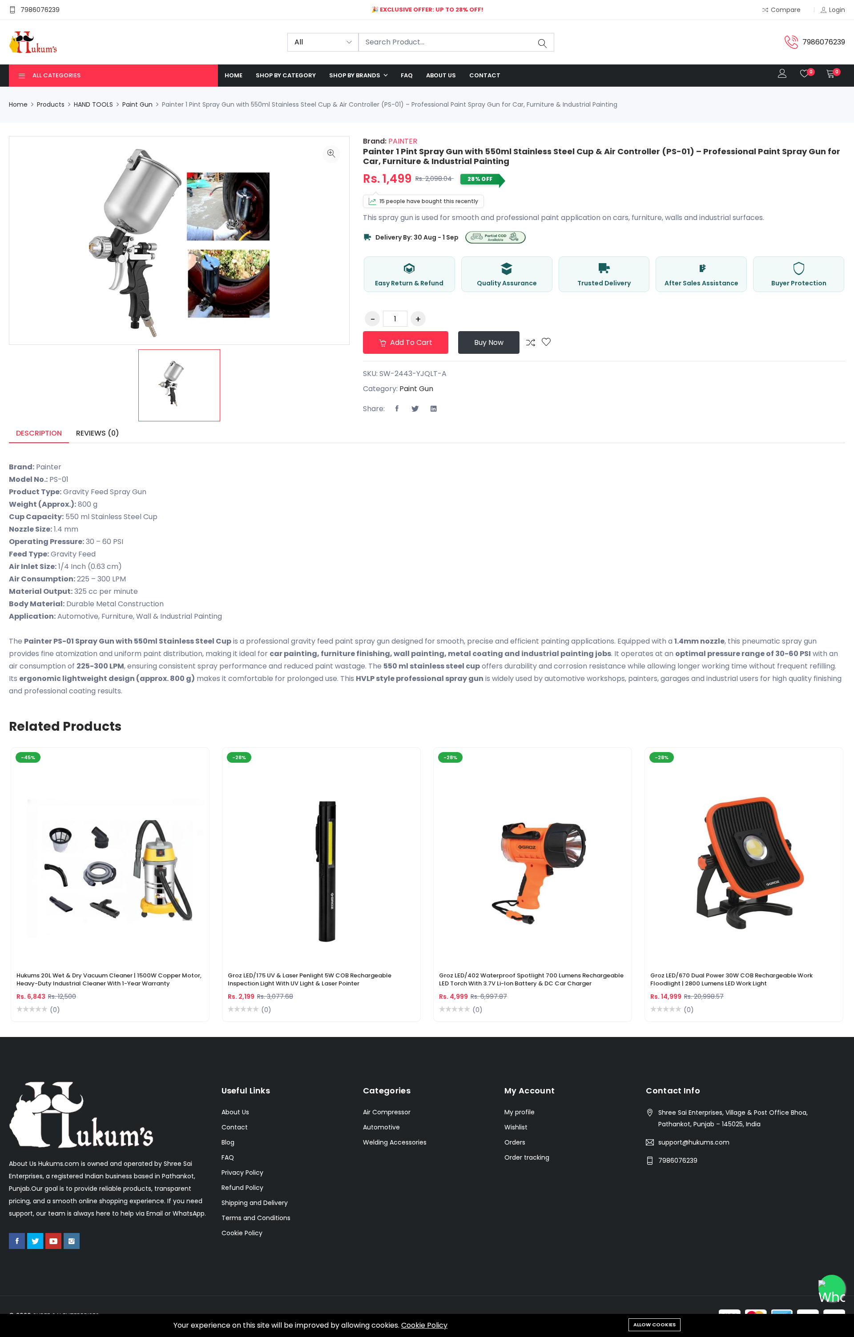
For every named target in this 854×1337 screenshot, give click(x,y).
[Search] (543, 42)
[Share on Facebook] (397, 409)
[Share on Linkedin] (434, 409)
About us (441, 75)
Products (50, 104)
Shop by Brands (355, 75)
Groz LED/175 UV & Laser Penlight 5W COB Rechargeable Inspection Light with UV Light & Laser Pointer (309, 980)
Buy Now (489, 342)
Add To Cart (79, 864)
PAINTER (402, 141)
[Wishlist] (546, 342)
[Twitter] (35, 1241)
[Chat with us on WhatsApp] (831, 1288)
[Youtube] (53, 1241)
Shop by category (286, 75)
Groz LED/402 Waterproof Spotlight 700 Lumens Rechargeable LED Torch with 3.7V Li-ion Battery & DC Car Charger (531, 980)
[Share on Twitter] (415, 409)
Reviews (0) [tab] (97, 433)
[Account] (782, 75)
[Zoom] (331, 154)
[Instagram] (72, 1241)
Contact (484, 75)
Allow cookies (654, 1324)
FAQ (407, 75)
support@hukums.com (693, 1142)
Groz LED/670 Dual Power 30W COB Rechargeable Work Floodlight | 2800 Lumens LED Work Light (731, 980)
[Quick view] (121, 864)
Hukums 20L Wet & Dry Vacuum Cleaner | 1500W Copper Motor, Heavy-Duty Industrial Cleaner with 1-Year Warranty (108, 980)
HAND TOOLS (93, 104)
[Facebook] (17, 1241)
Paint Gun (137, 104)
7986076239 (677, 1160)
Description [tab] (39, 433)
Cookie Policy (424, 1325)
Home (233, 75)
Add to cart (410, 342)
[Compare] (530, 342)
